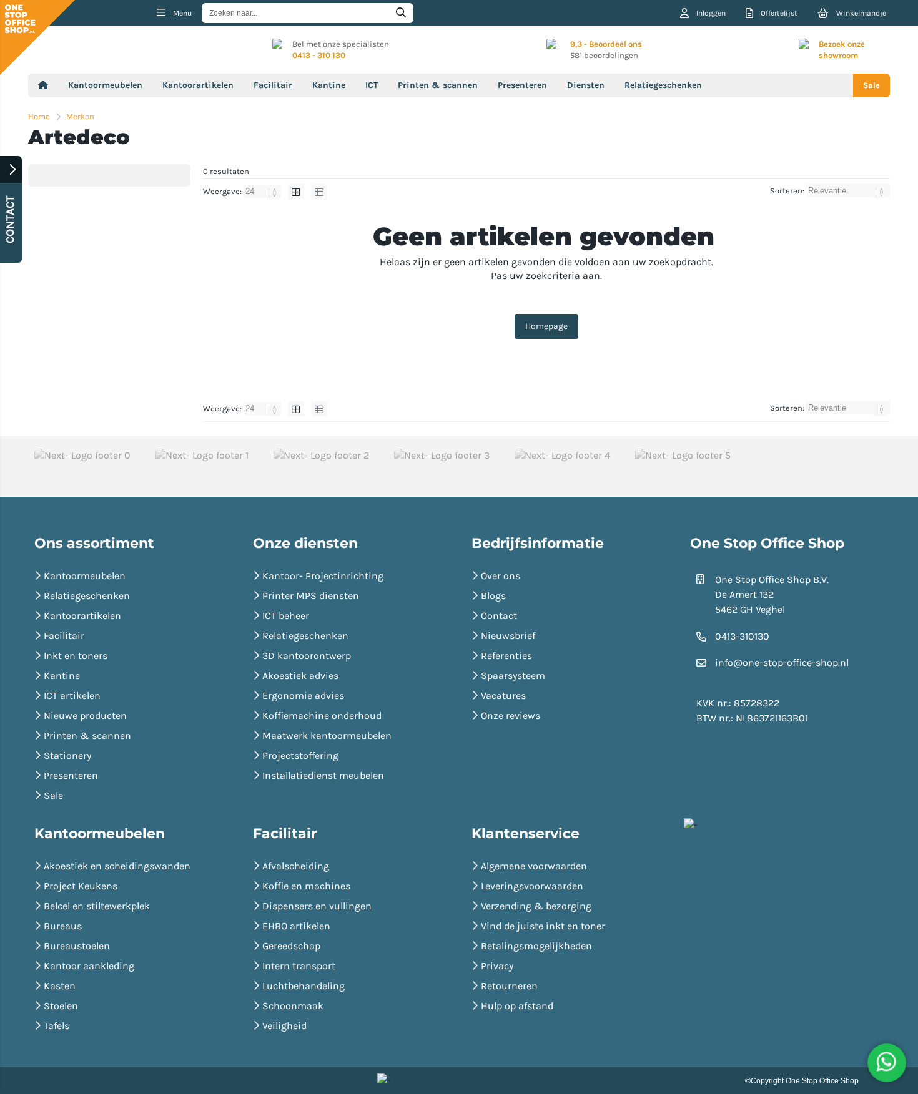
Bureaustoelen (77, 946)
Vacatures (503, 695)
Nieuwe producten (85, 715)
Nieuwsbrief (508, 636)
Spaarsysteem (513, 675)
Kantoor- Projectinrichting (322, 576)
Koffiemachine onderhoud (322, 715)
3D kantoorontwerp (306, 656)
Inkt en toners (75, 656)
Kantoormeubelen (105, 85)
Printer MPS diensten (310, 596)
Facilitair (273, 85)
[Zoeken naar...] (400, 13)
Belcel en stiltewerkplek (97, 906)
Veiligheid (284, 1026)
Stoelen (61, 1006)
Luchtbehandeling (303, 986)
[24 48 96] (263, 191)
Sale (871, 85)
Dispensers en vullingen (317, 906)
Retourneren (509, 986)
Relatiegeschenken (663, 85)
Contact (499, 616)
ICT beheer (285, 616)
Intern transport (298, 966)
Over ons (500, 576)
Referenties (506, 656)
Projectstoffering (300, 755)
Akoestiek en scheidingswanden (117, 866)
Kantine (328, 85)
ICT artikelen (72, 695)
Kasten (60, 986)
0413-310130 (742, 636)
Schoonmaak (292, 1006)
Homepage (546, 326)
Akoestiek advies (300, 675)
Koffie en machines (306, 886)
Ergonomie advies (303, 695)
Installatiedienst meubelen (323, 775)
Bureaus (63, 926)
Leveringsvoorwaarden (532, 886)
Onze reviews (510, 715)
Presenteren (522, 85)
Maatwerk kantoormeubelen (327, 735)
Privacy (497, 966)
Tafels (56, 1026)
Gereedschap (291, 946)
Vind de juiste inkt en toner (543, 926)
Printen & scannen (438, 85)
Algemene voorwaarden (534, 866)
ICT (371, 85)
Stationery (67, 755)
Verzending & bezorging (536, 906)
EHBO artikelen (296, 926)
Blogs (493, 596)
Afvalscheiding (295, 866)
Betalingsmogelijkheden (536, 946)
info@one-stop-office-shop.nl (782, 662)
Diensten (586, 85)
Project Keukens (80, 886)
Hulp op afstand (517, 1006)
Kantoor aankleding (89, 966)
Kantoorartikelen (198, 85)
